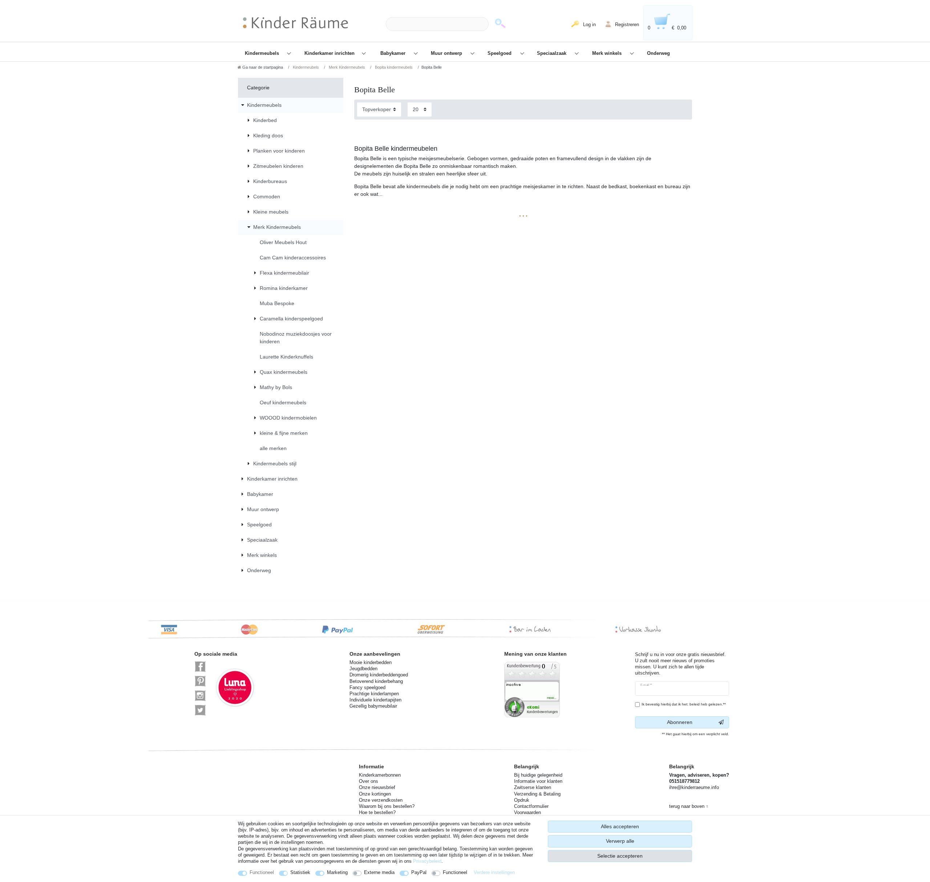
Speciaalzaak (552, 53)
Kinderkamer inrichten (330, 53)
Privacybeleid (427, 861)
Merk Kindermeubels (346, 67)
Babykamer (393, 53)
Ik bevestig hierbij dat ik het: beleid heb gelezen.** (684, 704)
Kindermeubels (262, 53)
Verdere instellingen (494, 872)
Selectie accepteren (620, 856)
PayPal (418, 872)
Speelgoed (500, 53)
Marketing (337, 872)
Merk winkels (607, 53)
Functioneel (262, 872)
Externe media (379, 872)
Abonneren (679, 722)
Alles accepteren (620, 826)
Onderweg (658, 53)
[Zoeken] (500, 24)
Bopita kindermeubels (393, 67)
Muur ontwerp (447, 53)
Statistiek (300, 872)
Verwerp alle (620, 841)
